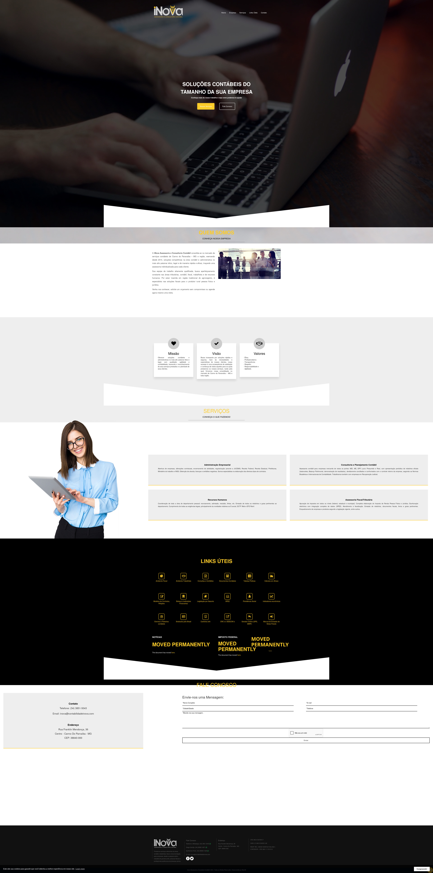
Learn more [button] (80, 869)
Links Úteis (253, 12)
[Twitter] (192, 858)
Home (223, 12)
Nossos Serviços (206, 106)
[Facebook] (188, 858)
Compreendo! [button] (422, 869)
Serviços (242, 12)
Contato (264, 12)
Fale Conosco (227, 106)
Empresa (232, 12)
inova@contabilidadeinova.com (200, 854)
